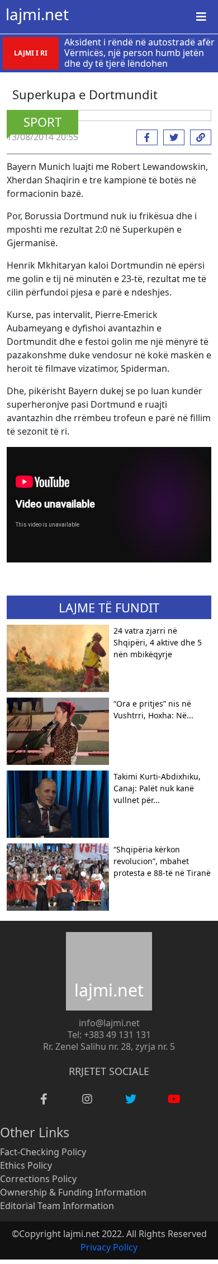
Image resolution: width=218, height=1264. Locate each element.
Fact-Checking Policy (43, 1152)
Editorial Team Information (57, 1206)
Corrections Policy (38, 1179)
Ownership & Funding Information (73, 1192)
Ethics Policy (26, 1165)
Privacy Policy (109, 1247)
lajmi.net (37, 14)
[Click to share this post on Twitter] (171, 137)
